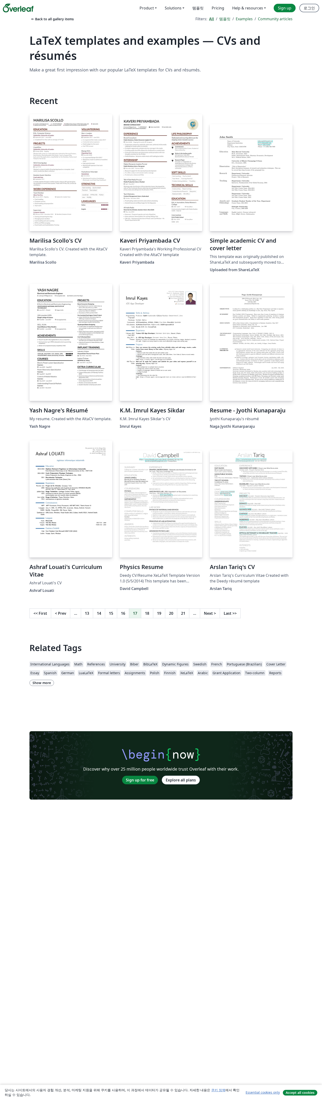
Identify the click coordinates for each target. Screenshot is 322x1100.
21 (183, 613)
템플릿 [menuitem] (198, 8)
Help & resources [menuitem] (247, 8)
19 (159, 613)
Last (230, 613)
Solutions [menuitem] (173, 8)
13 (87, 613)
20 (171, 613)
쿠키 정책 (218, 1090)
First (40, 613)
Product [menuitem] (147, 8)
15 (111, 613)
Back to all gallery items (52, 19)
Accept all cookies (300, 1092)
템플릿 (225, 18)
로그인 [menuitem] (309, 8)
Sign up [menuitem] (284, 8)
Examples (244, 18)
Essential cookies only (263, 1092)
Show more (42, 683)
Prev (60, 613)
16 (123, 613)
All (211, 18)
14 (99, 613)
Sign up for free (140, 780)
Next (210, 613)
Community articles (275, 18)
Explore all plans (181, 780)
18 (147, 613)
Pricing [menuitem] (218, 8)
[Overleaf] (18, 8)
